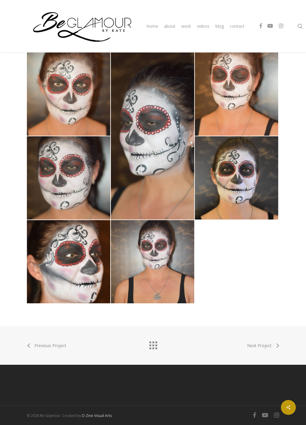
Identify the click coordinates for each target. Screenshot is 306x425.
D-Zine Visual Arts (97, 415)
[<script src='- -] (68, 94)
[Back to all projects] (153, 344)
